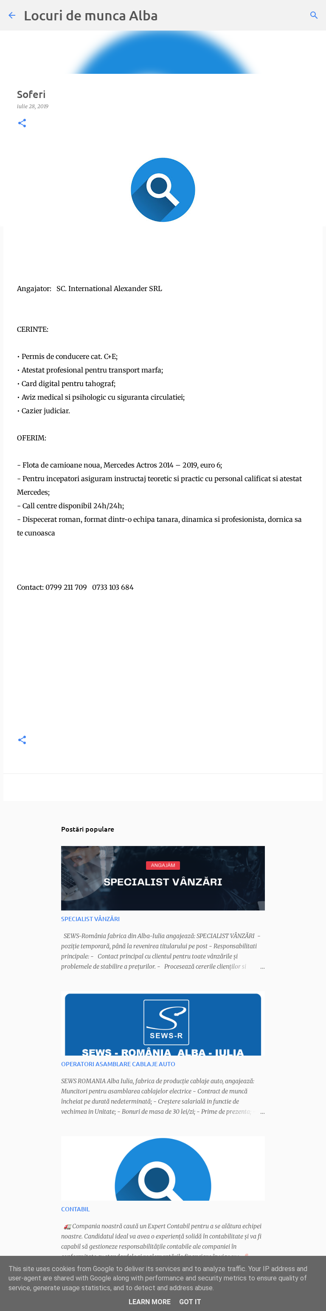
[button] (22, 123)
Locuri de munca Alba (91, 15)
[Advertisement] (163, 667)
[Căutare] (314, 15)
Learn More (150, 1302)
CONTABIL (75, 1209)
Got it (190, 1302)
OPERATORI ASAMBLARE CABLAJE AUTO (118, 1064)
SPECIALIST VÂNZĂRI (90, 919)
